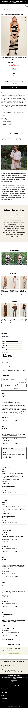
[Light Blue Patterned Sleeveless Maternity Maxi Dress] (15, 69)
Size (14, 73)
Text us (7, 670)
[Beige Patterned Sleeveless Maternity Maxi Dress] (13, 69)
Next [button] (26, 36)
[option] (14, 36)
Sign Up (14, 681)
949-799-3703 (12, 670)
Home (2, 14)
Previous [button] (2, 36)
